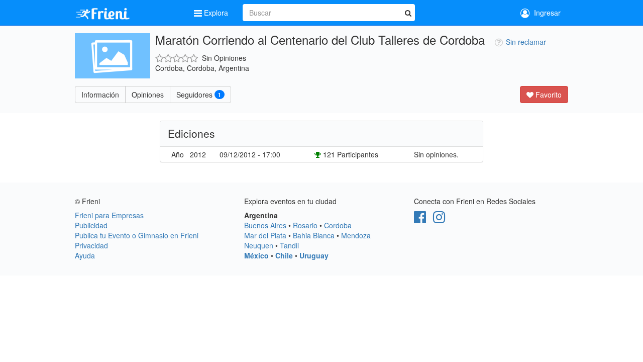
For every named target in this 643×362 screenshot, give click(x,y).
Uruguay (314, 255)
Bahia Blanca (314, 235)
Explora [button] (216, 13)
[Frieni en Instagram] (439, 219)
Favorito (547, 94)
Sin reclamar (526, 42)
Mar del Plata (265, 235)
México (256, 255)
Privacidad (91, 245)
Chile (284, 255)
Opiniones (148, 94)
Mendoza (356, 235)
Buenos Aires (265, 225)
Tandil (289, 245)
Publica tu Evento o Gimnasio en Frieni (136, 235)
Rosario (305, 225)
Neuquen (258, 245)
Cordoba (338, 225)
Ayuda (85, 255)
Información (100, 94)
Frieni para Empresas (109, 215)
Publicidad (91, 225)
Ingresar (545, 13)
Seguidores (198, 94)
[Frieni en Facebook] (420, 219)
